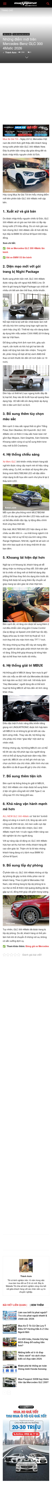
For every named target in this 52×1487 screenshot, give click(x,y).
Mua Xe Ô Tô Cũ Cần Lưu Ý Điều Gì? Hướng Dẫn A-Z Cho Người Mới (33, 1329)
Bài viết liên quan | (15, 1305)
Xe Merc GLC (9, 461)
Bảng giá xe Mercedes (37, 946)
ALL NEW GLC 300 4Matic (16, 816)
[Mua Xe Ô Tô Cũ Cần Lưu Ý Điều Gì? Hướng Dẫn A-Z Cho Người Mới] (10, 1329)
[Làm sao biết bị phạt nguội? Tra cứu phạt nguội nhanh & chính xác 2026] (10, 1315)
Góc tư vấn (7, 34)
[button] (4, 4)
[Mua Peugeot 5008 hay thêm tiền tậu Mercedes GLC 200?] (10, 1382)
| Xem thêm (37, 1305)
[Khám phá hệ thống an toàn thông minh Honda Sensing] (10, 1369)
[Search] (48, 4)
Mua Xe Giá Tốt (10, 139)
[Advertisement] (26, 92)
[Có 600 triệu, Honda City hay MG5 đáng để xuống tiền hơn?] (10, 1342)
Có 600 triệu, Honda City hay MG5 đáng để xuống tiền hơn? (33, 1342)
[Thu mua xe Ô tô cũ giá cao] (26, 1441)
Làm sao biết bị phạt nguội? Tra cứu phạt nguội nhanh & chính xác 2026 (32, 1315)
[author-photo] (26, 1272)
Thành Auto (11, 52)
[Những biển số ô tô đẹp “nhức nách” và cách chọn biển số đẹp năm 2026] (10, 1355)
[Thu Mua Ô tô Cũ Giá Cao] (26, 131)
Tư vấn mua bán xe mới (21, 34)
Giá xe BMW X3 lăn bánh (19, 257)
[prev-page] (4, 1392)
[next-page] (9, 1392)
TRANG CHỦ (7, 10)
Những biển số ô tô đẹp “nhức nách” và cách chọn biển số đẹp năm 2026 (31, 1355)
